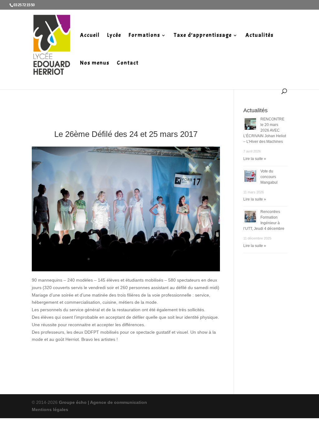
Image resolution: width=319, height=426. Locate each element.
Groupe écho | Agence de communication (102, 402)
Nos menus (94, 63)
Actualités (259, 35)
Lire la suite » (254, 159)
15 (163, 259)
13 (152, 259)
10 (136, 259)
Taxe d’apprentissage (203, 35)
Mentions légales (50, 409)
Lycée (114, 35)
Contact (128, 63)
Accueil (90, 35)
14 (157, 259)
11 (141, 259)
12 (147, 259)
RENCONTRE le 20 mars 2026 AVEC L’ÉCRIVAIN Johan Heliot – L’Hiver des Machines (264, 130)
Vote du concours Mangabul (269, 177)
